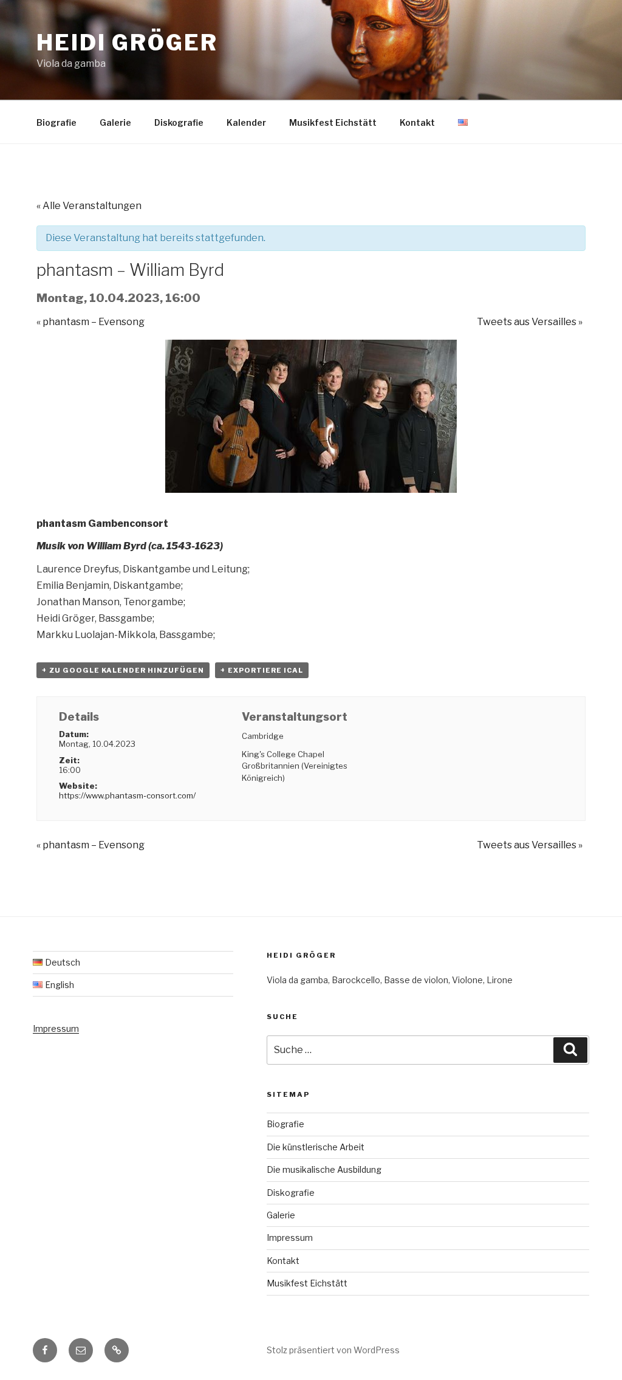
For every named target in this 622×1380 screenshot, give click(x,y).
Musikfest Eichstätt (333, 122)
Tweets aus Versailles (530, 322)
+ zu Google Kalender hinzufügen (123, 670)
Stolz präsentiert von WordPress (333, 1350)
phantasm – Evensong (90, 322)
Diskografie (178, 122)
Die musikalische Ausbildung (324, 1169)
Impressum (56, 1028)
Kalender (246, 122)
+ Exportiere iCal (261, 670)
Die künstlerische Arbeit (315, 1147)
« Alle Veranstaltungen (89, 205)
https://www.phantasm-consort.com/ (127, 795)
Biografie (56, 122)
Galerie (115, 122)
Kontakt (417, 122)
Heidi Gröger (127, 42)
